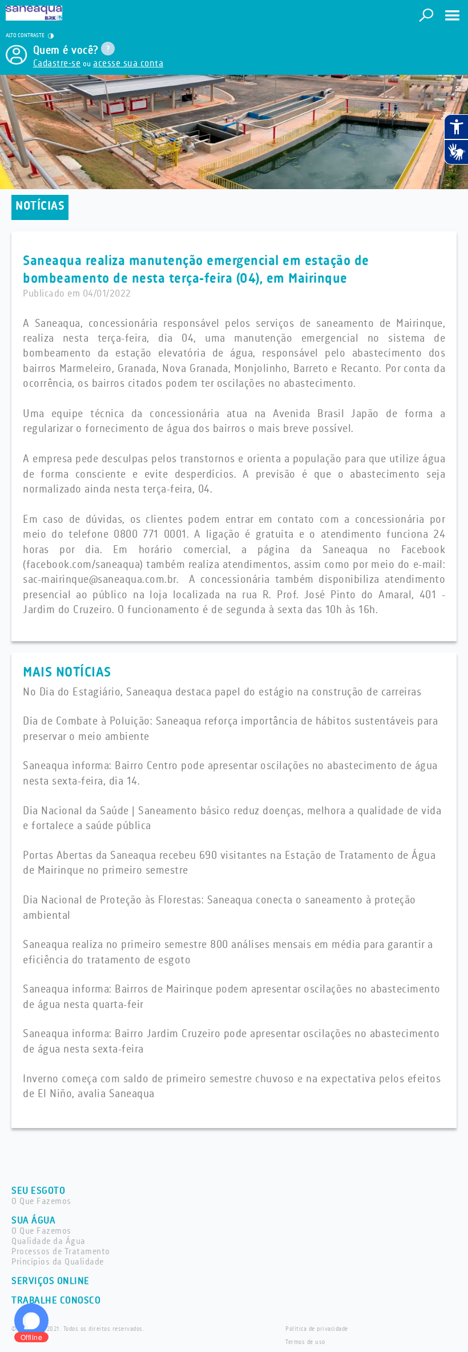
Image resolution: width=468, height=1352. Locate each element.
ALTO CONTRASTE (26, 35)
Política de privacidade (316, 1329)
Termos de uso (305, 1342)
